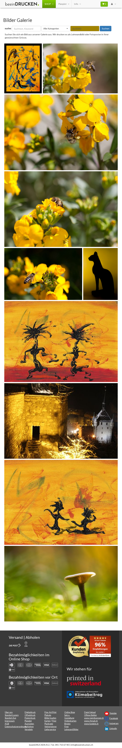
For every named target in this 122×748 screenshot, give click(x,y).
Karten (47, 721)
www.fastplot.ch (91, 724)
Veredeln (29, 729)
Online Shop (69, 712)
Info (76, 4)
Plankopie (48, 724)
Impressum (10, 721)
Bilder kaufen (50, 718)
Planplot (62, 4)
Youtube (113, 713)
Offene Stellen (90, 715)
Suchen (105, 28)
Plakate (47, 715)
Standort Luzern (12, 715)
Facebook (113, 718)
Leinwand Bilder (71, 729)
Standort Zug (10, 718)
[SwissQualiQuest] (91, 647)
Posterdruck (30, 718)
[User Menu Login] (113, 4)
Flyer (54, 721)
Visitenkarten (70, 721)
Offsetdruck (30, 715)
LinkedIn (113, 728)
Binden (67, 724)
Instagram (114, 723)
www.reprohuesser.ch (94, 718)
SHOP (48, 4)
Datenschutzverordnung (15, 726)
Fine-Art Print (50, 712)
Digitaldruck (30, 712)
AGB (7, 724)
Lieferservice (50, 729)
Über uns (9, 712)
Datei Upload (90, 712)
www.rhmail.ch (91, 721)
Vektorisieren (50, 726)
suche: (8, 28)
